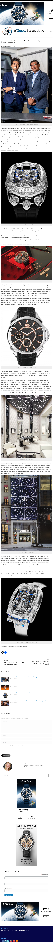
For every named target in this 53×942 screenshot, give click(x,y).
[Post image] (5, 679)
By (4, 46)
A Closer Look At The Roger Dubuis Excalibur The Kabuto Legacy (25, 693)
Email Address (8, 888)
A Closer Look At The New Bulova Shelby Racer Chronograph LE (25, 677)
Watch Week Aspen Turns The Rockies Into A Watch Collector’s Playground (28, 701)
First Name (6, 875)
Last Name (6, 881)
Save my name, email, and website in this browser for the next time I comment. (18, 745)
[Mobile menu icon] (51, 31)
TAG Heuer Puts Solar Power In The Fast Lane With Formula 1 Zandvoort (27, 685)
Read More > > (26, 766)
